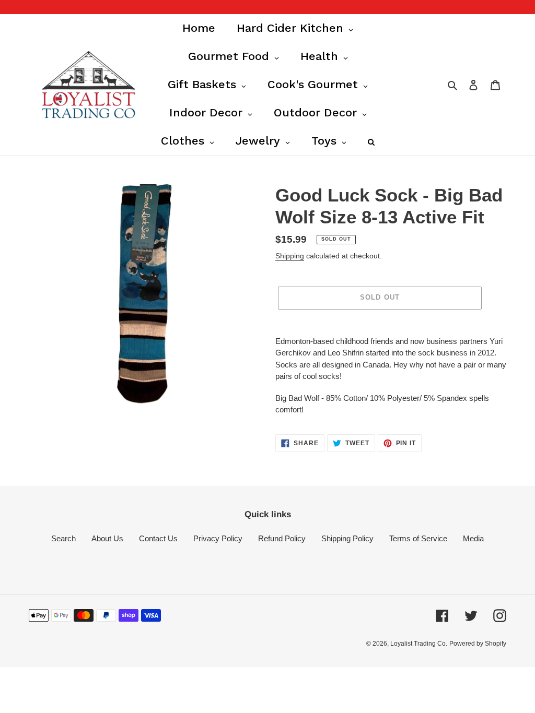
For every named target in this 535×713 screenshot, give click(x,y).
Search (63, 538)
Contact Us (158, 538)
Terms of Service (418, 538)
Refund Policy (282, 538)
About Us (107, 538)
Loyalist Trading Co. (418, 643)
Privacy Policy (217, 538)
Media (473, 538)
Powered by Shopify (477, 643)
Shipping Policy (347, 538)
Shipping (289, 256)
